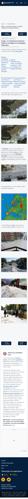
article (15, 152)
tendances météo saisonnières (11, 393)
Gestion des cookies (6, 488)
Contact (3, 460)
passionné (19, 359)
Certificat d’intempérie (7, 463)
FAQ (2, 468)
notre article (18, 51)
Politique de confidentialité (8, 486)
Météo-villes (4, 465)
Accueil (3, 24)
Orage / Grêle (5, 38)
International (12, 38)
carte (13, 225)
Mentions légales (6, 484)
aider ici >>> (11, 425)
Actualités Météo (11, 24)
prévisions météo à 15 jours (10, 386)
